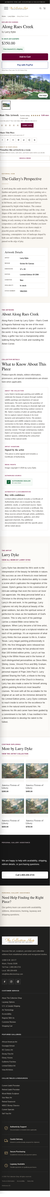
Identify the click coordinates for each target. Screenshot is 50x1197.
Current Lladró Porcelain (11, 1086)
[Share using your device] (29, 140)
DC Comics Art (7, 1050)
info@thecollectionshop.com (12, 974)
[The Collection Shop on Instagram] (11, 981)
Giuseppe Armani (8, 1046)
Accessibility (6, 1014)
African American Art (9, 1042)
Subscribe (30, 1181)
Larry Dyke (11, 16)
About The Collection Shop (12, 998)
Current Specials (8, 1109)
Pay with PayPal (25, 65)
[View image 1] (6, 105)
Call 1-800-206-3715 (25, 875)
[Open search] (40, 8)
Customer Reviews (9, 1022)
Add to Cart (25, 57)
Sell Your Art (6, 1114)
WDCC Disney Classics (10, 1105)
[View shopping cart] (44, 8)
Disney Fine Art (7, 1054)
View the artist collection (15, 754)
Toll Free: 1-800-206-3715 (11, 967)
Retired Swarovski (8, 1102)
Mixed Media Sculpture (10, 1094)
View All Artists (7, 1070)
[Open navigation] (6, 8)
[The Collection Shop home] (23, 8)
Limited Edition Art (8, 1066)
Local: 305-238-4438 (9, 971)
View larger (43, 95)
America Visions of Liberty (10, 786)
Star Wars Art (7, 1098)
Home (4, 16)
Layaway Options (8, 1002)
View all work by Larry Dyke (16, 560)
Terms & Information (8, 1181)
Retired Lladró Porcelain (11, 1090)
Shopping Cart (7, 1026)
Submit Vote (27, 125)
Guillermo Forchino (9, 1062)
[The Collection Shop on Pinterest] (18, 981)
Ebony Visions (7, 1058)
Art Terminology (8, 1010)
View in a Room (25, 158)
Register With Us (8, 1018)
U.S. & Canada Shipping (11, 1006)
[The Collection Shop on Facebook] (4, 981)
